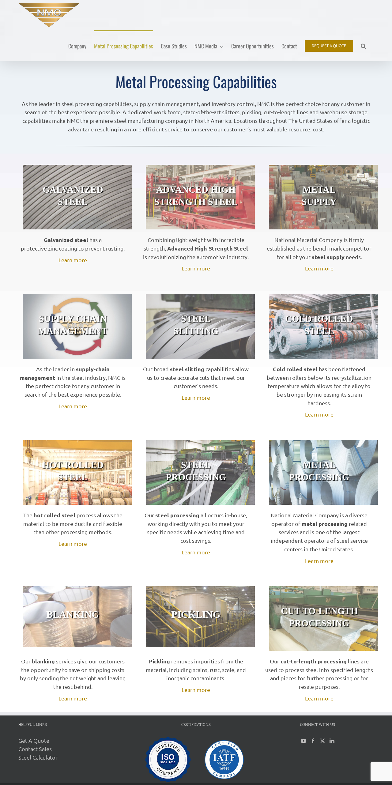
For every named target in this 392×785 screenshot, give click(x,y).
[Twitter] (322, 740)
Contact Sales (35, 748)
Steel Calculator (38, 757)
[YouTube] (303, 740)
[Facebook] (313, 740)
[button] (363, 45)
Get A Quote (33, 740)
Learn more (72, 260)
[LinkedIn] (332, 740)
